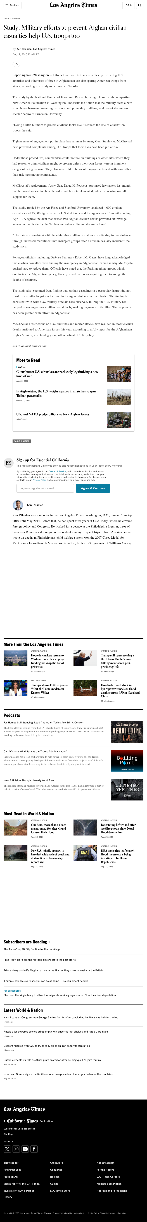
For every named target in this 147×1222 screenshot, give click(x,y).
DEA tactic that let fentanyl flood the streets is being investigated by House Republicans (117, 856)
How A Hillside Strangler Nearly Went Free (29, 780)
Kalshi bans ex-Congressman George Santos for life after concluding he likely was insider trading (61, 1017)
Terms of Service (57, 472)
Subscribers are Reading (25, 941)
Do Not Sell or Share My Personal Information (107, 1213)
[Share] (16, 64)
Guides (54, 1184)
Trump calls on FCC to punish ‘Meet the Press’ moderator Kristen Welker (49, 689)
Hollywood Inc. (39, 681)
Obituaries (56, 1170)
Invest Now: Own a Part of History (19, 1194)
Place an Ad (11, 1177)
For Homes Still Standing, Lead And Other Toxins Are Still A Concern (44, 722)
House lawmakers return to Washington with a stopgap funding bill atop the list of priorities (47, 661)
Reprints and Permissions (112, 1191)
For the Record (105, 1170)
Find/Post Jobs (12, 1170)
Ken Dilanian (35, 505)
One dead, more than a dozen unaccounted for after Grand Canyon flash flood (48, 829)
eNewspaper (11, 1163)
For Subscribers (12, 991)
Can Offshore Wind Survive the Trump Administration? (36, 751)
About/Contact (105, 1163)
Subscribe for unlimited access (19, 1129)
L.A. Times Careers (108, 1177)
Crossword (56, 1163)
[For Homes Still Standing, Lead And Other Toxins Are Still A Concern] (127, 732)
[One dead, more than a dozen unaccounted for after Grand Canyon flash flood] (15, 828)
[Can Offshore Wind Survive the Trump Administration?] (127, 761)
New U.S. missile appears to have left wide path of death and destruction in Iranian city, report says (50, 856)
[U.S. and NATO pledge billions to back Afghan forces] (119, 420)
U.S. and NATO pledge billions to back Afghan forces (52, 414)
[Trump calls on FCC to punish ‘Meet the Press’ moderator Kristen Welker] (15, 688)
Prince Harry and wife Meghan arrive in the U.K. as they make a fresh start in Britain (53, 970)
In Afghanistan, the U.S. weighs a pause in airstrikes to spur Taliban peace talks (56, 393)
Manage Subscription (109, 1184)
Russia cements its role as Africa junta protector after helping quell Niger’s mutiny (52, 1060)
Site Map (8, 1134)
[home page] (73, 4)
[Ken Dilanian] (18, 505)
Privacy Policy (39, 480)
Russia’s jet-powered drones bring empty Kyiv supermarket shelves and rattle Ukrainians (56, 1032)
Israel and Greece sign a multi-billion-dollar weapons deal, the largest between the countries (58, 1074)
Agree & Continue (93, 488)
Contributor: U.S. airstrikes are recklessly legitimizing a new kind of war (57, 374)
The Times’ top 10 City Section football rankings (32, 949)
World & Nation (12, 19)
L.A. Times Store (60, 1191)
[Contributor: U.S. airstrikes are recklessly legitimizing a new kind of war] (119, 374)
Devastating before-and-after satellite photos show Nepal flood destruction (118, 829)
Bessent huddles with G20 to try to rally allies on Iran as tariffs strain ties (47, 1046)
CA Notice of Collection (76, 1213)
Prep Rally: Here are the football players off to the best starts (40, 960)
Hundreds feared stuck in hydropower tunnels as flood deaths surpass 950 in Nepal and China (120, 691)
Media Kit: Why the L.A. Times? (22, 1184)
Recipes (55, 1177)
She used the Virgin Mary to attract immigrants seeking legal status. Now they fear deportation (60, 995)
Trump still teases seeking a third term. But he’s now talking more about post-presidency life (117, 661)
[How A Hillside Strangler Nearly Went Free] (127, 789)
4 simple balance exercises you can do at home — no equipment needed (46, 981)
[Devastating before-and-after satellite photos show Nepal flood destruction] (85, 828)
